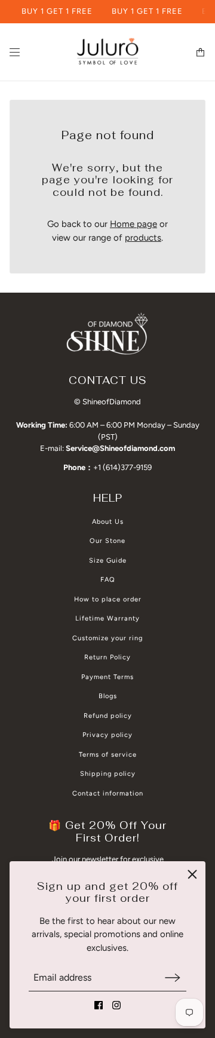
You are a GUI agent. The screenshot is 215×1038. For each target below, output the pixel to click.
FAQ (107, 580)
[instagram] (116, 1005)
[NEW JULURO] (107, 52)
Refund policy (108, 716)
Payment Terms (107, 677)
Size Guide (108, 560)
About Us (108, 522)
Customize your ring (107, 638)
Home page (133, 224)
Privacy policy (107, 735)
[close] (192, 874)
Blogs (108, 696)
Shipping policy (108, 774)
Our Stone (107, 541)
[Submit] (172, 977)
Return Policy (107, 657)
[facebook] (98, 1005)
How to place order (108, 599)
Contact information (107, 793)
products (143, 237)
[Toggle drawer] (15, 52)
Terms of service (108, 754)
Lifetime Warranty (107, 618)
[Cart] (200, 52)
